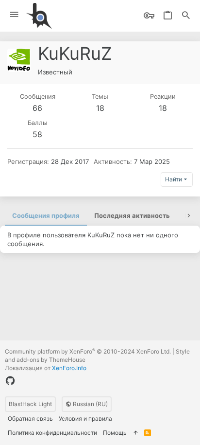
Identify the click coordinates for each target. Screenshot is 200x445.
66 (37, 108)
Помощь (115, 432)
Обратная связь (30, 418)
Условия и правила (85, 418)
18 (100, 108)
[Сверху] (135, 433)
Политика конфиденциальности (52, 432)
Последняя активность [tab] (132, 215)
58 (37, 134)
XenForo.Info (69, 368)
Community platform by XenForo (88, 351)
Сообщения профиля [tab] (46, 215)
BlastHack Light (30, 404)
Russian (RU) (89, 404)
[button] (14, 14)
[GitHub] (10, 380)
